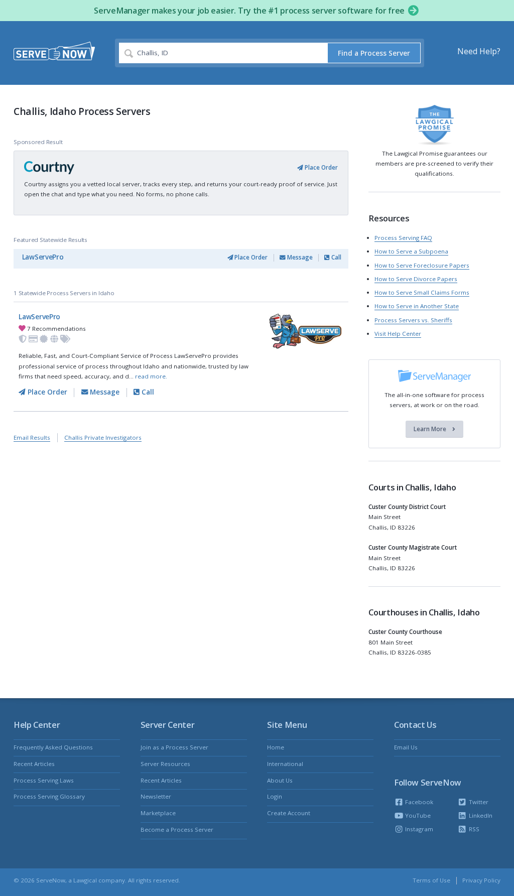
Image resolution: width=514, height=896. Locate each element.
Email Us (406, 747)
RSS (473, 829)
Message (299, 257)
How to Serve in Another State (416, 306)
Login (274, 796)
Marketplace (158, 813)
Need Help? (478, 51)
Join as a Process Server (174, 747)
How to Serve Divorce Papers (415, 279)
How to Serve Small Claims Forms (421, 292)
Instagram (418, 829)
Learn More (431, 429)
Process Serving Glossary (49, 796)
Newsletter (156, 796)
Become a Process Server (177, 829)
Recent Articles (34, 763)
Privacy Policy (481, 880)
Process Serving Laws (44, 780)
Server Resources (165, 763)
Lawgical (85, 880)
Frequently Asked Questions (53, 747)
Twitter (477, 802)
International (285, 763)
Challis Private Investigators (103, 437)
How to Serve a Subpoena (411, 251)
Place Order (320, 167)
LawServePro (43, 257)
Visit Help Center (397, 333)
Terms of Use (431, 880)
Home (275, 747)
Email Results (32, 437)
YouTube (417, 815)
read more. (151, 376)
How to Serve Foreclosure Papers (421, 265)
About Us (280, 780)
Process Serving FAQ (403, 237)
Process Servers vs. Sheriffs (413, 320)
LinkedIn (479, 815)
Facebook (418, 802)
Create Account (288, 813)
